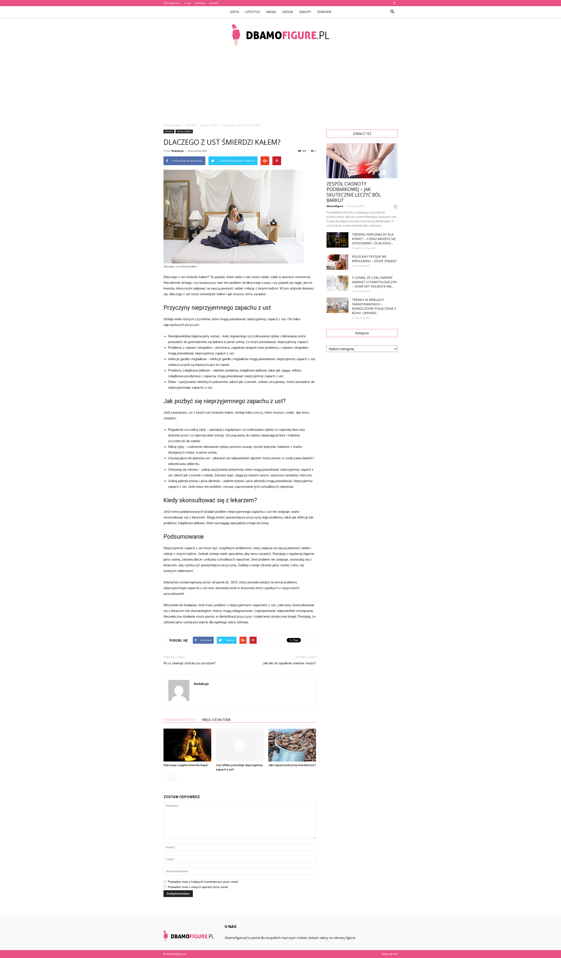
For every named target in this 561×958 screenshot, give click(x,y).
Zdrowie (324, 12)
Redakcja (177, 150)
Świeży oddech (184, 131)
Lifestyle (252, 12)
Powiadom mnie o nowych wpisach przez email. (198, 887)
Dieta (234, 12)
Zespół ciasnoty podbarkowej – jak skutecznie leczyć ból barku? (354, 192)
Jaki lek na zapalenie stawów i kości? (289, 663)
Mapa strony (390, 954)
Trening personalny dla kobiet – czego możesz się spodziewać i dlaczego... (374, 238)
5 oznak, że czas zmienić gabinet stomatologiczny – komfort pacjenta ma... (374, 281)
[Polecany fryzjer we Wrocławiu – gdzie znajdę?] (337, 262)
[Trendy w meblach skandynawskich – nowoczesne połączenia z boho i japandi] (337, 305)
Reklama (200, 3)
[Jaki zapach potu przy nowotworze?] (292, 745)
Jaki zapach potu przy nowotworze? (292, 765)
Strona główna (171, 3)
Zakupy (305, 12)
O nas (187, 3)
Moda (271, 12)
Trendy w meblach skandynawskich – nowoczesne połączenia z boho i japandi (374, 306)
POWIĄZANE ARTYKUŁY (180, 720)
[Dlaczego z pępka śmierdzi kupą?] (187, 745)
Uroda (287, 12)
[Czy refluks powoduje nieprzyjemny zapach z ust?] (240, 745)
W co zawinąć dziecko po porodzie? (189, 663)
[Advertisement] (280, 85)
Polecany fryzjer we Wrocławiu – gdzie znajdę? (374, 258)
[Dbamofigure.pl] (280, 35)
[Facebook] (394, 3)
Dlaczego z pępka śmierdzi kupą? (185, 765)
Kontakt (213, 3)
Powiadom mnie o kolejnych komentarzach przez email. (203, 881)
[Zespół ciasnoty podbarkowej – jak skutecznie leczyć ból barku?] (362, 160)
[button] (392, 12)
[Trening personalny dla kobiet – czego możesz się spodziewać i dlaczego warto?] (337, 240)
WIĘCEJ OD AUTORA (216, 720)
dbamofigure (335, 206)
